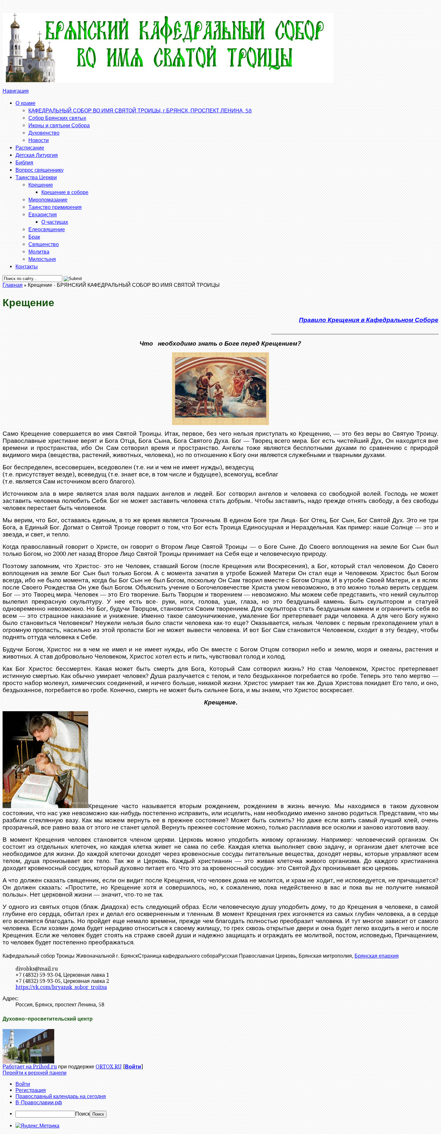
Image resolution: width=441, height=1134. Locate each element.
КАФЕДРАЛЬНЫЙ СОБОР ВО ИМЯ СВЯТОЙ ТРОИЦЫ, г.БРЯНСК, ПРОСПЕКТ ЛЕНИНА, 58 (140, 110)
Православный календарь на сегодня (60, 1096)
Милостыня (42, 259)
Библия (24, 162)
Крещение (40, 184)
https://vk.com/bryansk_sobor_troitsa (61, 987)
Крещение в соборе (64, 192)
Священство (43, 244)
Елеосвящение (46, 229)
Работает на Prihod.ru (30, 1067)
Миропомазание (47, 199)
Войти (133, 1067)
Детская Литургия (36, 155)
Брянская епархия (376, 956)
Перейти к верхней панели (35, 1073)
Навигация (16, 91)
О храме (25, 103)
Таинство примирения (55, 207)
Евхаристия (42, 214)
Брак (34, 236)
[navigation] (220, 1099)
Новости (38, 140)
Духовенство (43, 132)
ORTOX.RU (109, 1067)
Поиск (82, 1114)
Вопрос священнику (39, 169)
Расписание (29, 147)
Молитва (38, 251)
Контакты (26, 266)
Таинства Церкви (36, 177)
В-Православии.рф (38, 1102)
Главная (13, 285)
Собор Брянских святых (57, 117)
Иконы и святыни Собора (59, 125)
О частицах (54, 221)
